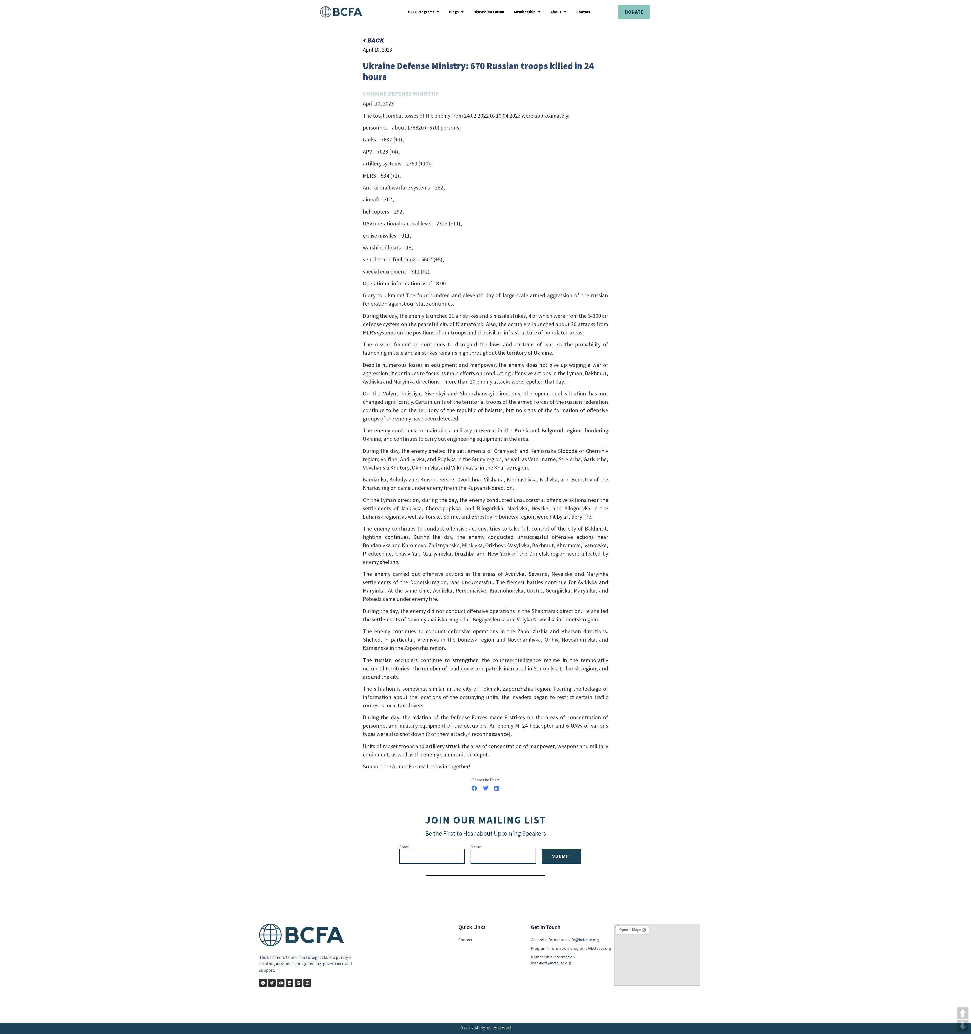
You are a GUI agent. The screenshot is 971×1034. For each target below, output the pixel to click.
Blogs (454, 12)
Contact (583, 12)
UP (962, 1013)
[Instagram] (307, 983)
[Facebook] (263, 983)
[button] (474, 788)
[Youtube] (280, 983)
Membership (525, 12)
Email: (404, 847)
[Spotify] (298, 983)
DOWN (962, 1025)
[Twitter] (272, 983)
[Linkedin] (289, 983)
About (555, 12)
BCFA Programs (421, 12)
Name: (476, 847)
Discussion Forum (489, 12)
